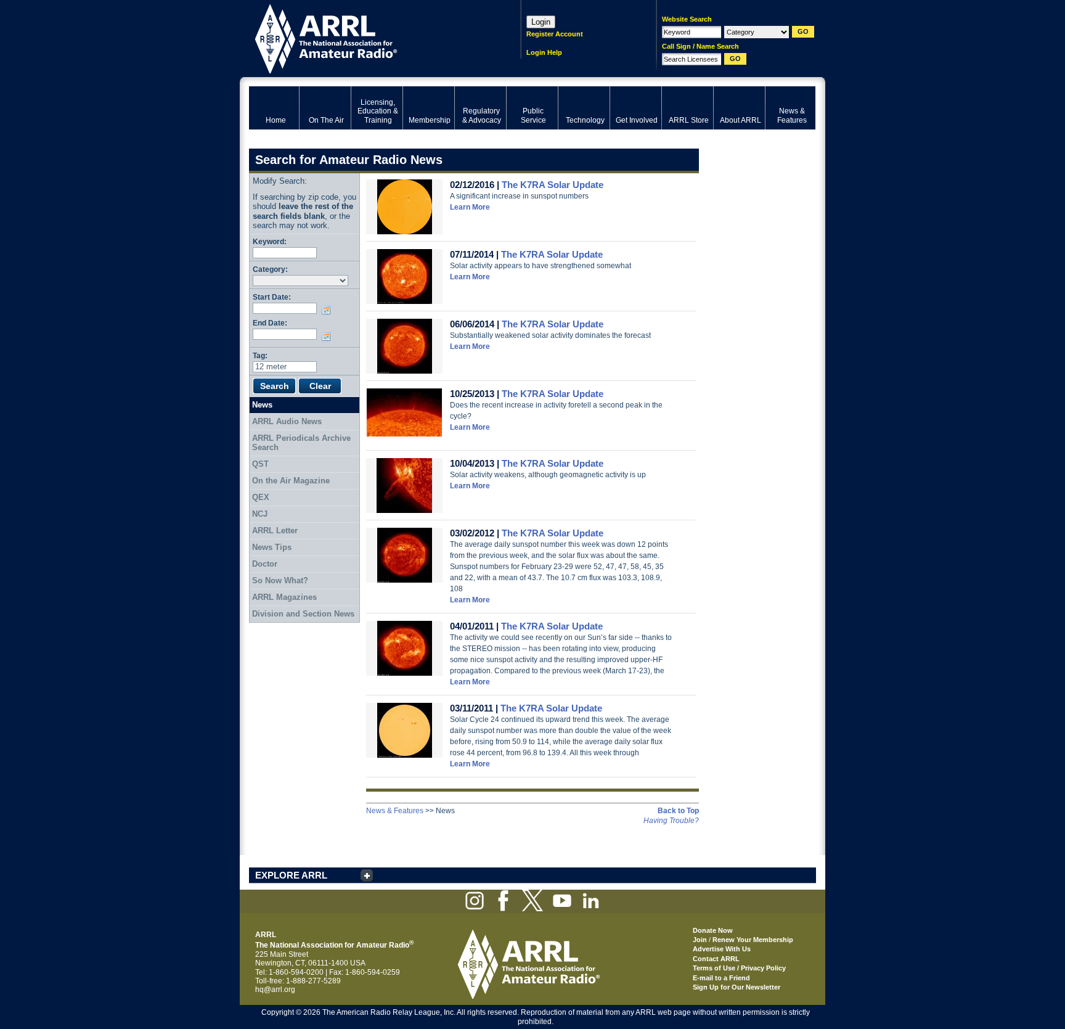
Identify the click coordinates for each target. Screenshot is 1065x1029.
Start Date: (272, 297)
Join (700, 939)
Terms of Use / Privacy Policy (739, 968)
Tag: (260, 355)
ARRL (369, 37)
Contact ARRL (716, 958)
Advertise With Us (722, 949)
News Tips (272, 547)
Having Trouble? (671, 820)
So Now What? (280, 580)
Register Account (554, 34)
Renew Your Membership (752, 939)
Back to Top (678, 810)
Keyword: (270, 241)
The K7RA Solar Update (552, 184)
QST (260, 464)
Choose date (328, 310)
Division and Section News (303, 613)
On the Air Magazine (291, 480)
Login (540, 22)
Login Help (544, 52)
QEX (260, 497)
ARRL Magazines (284, 597)
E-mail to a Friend (721, 978)
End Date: (270, 323)
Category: (270, 269)
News (262, 404)
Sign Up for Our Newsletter (736, 987)
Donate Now (713, 930)
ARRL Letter (275, 530)
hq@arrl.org (275, 989)
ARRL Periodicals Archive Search (301, 443)
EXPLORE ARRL (291, 875)
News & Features (394, 810)
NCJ (259, 514)
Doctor (264, 563)
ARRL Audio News (287, 421)
